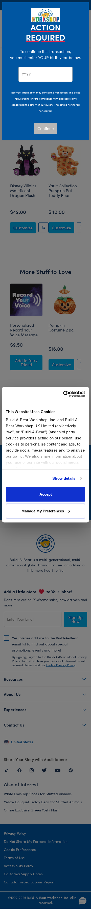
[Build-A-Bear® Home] (45, 14)
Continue (45, 128)
